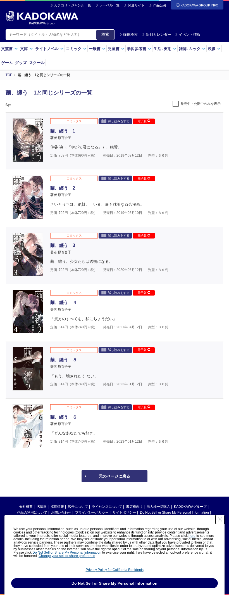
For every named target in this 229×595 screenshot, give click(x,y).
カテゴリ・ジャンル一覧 (72, 5)
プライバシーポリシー (92, 512)
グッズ (21, 62)
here (192, 535)
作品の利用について (32, 512)
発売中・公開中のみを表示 (200, 104)
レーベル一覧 (109, 5)
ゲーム (7, 62)
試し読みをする (119, 121)
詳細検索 (130, 34)
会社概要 (26, 507)
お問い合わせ (61, 512)
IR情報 (42, 507)
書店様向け (134, 507)
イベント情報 (190, 34)
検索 (105, 34)
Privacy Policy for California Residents (115, 570)
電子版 (142, 121)
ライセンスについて (107, 507)
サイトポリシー (124, 512)
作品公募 (159, 5)
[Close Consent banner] (220, 519)
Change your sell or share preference (67, 556)
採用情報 (57, 507)
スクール (37, 62)
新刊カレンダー (158, 34)
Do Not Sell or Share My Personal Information (174, 512)
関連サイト (136, 5)
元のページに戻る (114, 476)
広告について (78, 507)
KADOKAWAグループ (190, 507)
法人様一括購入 (158, 507)
